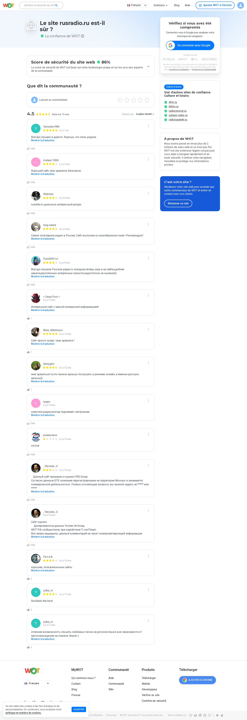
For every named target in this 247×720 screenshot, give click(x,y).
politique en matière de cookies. (24, 712)
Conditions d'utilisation (179, 69)
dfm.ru (173, 102)
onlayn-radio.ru (178, 115)
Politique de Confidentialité (204, 69)
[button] (161, 5)
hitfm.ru (173, 106)
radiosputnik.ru (178, 119)
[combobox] (41, 5)
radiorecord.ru (178, 110)
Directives (111, 715)
